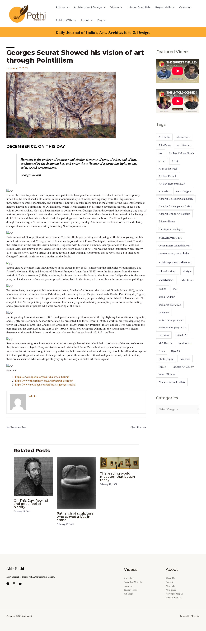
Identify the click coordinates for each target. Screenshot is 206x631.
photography (166, 359)
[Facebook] (7, 583)
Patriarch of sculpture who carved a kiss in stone (75, 516)
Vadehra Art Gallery (183, 366)
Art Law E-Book (167, 176)
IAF (175, 288)
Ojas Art (175, 351)
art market (164, 191)
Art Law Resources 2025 (172, 183)
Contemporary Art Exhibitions (174, 245)
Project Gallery (164, 7)
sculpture (185, 359)
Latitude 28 (181, 335)
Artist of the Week (168, 168)
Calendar (185, 7)
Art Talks (128, 593)
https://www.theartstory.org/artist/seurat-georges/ (44, 380)
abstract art (183, 137)
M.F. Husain (165, 343)
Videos (114, 7)
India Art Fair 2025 (170, 304)
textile (162, 366)
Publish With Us (66, 20)
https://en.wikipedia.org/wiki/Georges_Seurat (42, 377)
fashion (162, 288)
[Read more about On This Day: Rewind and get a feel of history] (33, 476)
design (187, 271)
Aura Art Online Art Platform (174, 213)
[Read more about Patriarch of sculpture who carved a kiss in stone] (76, 482)
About (85, 20)
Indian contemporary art (171, 320)
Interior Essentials (138, 7)
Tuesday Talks (130, 589)
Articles (60, 7)
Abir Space (171, 589)
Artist (175, 161)
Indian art (164, 312)
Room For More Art (133, 582)
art (160, 153)
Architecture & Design (88, 7)
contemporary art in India (174, 253)
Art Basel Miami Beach (181, 153)
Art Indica (128, 578)
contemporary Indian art (175, 262)
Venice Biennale (167, 374)
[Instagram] (14, 583)
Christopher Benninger (171, 229)
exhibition (166, 280)
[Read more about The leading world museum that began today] (119, 462)
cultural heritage (167, 271)
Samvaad (128, 585)
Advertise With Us (174, 593)
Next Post (138, 427)
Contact (169, 582)
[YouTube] (20, 583)
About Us (170, 578)
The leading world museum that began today (117, 476)
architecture (184, 145)
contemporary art (170, 237)
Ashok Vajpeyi (184, 191)
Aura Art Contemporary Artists (175, 206)
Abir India (164, 137)
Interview (164, 335)
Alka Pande (165, 145)
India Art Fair (167, 296)
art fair (162, 161)
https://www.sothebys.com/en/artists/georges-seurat (45, 384)
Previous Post (17, 427)
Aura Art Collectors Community (176, 198)
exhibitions (187, 280)
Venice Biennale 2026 (172, 382)
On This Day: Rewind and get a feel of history (31, 504)
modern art (184, 343)
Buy (99, 20)
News (162, 351)
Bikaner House (167, 221)
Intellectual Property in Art (172, 327)
